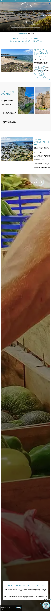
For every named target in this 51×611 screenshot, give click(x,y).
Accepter (18, 607)
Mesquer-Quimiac (37, 64)
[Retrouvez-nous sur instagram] (38, 3)
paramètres (1, 609)
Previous (1, 0)
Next (49, 0)
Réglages (18, 609)
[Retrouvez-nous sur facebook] (36, 3)
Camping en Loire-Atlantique (22, 33)
